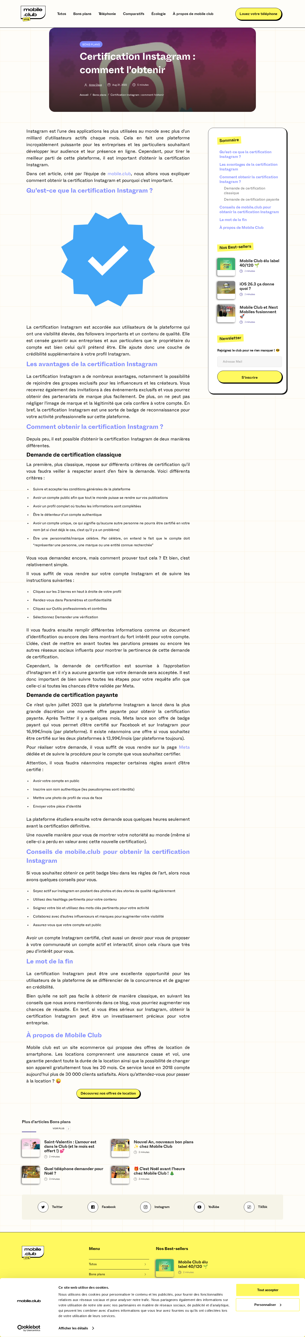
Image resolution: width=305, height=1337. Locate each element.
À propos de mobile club (193, 14)
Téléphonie (107, 14)
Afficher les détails (73, 1328)
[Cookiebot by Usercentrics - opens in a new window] (28, 1328)
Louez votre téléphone (258, 14)
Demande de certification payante (252, 199)
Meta (184, 747)
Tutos (61, 14)
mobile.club (119, 174)
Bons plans (82, 14)
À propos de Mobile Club (241, 228)
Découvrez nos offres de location (108, 1093)
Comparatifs (133, 14)
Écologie (158, 14)
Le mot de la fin (233, 220)
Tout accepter (267, 1290)
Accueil (84, 95)
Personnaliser (265, 1304)
